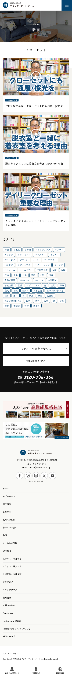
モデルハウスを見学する (36, 349)
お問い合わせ (9, 605)
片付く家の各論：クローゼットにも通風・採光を (34, 106)
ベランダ (9, 264)
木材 (15, 295)
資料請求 (7, 597)
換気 (7, 290)
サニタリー (40, 254)
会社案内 (7, 550)
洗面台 (50, 295)
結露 (62, 300)
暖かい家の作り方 (54, 290)
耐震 (7, 305)
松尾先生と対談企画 (12, 574)
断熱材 (25, 290)
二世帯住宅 (42, 269)
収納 (7, 275)
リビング (58, 264)
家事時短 (52, 280)
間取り (36, 305)
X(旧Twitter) (9, 636)
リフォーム (10, 269)
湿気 (28, 300)
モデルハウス (24, 264)
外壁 (42, 275)
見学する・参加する (12, 558)
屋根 (20, 285)
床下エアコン (33, 285)
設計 (26, 305)
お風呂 (16, 249)
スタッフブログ (10, 589)
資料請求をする (36, 361)
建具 (53, 285)
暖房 (7, 295)
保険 (63, 269)
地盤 (24, 275)
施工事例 (7, 503)
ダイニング (10, 259)
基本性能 (7, 511)
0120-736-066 (38, 377)
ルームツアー (26, 269)
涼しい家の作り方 (13, 300)
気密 (40, 295)
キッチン (9, 254)
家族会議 (9, 285)
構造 (31, 295)
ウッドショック (42, 249)
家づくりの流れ (10, 527)
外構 (51, 275)
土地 (15, 275)
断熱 (15, 290)
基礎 (33, 275)
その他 (27, 249)
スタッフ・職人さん (12, 566)
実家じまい (25, 280)
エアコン (59, 249)
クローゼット (12, 100)
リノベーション (42, 264)
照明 (37, 300)
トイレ (36, 259)
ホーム (6, 488)
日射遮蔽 (37, 290)
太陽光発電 (10, 280)
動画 (5, 535)
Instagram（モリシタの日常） (18, 628)
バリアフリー (50, 259)
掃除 (62, 285)
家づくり (39, 280)
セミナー (54, 254)
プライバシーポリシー (11, 653)
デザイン (24, 259)
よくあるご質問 (10, 542)
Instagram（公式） (12, 620)
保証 (54, 269)
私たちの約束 (9, 519)
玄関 (46, 300)
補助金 (16, 305)
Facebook (8, 613)
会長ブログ (8, 581)
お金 (7, 249)
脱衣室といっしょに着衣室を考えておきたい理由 (34, 163)
